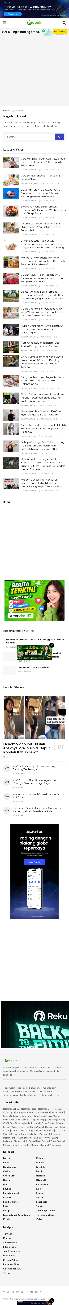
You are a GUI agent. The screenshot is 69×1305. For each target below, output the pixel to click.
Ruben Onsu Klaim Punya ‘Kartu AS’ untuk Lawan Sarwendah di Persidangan (42, 329)
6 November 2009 (14, 647)
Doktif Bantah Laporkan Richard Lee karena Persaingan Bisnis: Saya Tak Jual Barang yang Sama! (42, 398)
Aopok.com (15, 1299)
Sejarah (40, 1197)
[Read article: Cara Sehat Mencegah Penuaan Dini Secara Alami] (11, 180)
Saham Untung (10, 1115)
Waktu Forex (17, 1126)
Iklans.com (22, 1087)
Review (40, 1193)
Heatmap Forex (28, 1108)
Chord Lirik (9, 1175)
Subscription (10, 1242)
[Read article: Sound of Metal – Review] (9, 670)
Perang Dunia (43, 1184)
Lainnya (40, 1162)
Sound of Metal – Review (33, 667)
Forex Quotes (49, 1123)
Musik (39, 1171)
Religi (39, 1188)
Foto (6, 1206)
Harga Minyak (53, 1115)
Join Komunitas (11, 1251)
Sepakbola (41, 1201)
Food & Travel (10, 1201)
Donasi (32, 1141)
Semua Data (28, 1119)
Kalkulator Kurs (26, 1137)
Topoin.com (9, 1087)
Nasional (41, 1175)
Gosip (6, 1210)
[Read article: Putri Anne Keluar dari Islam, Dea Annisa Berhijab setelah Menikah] (11, 347)
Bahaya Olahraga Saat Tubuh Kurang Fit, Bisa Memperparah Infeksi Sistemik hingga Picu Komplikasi (42, 446)
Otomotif (41, 1180)
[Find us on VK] (31, 1292)
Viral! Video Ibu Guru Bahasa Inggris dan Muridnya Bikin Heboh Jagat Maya (34, 782)
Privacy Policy (10, 1259)
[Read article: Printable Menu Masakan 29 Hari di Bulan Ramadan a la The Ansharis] (9, 656)
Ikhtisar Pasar (51, 1126)
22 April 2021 (25, 672)
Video (39, 1219)
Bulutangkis (9, 1166)
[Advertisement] (34, 71)
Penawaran (55, 1145)
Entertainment (11, 1193)
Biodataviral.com (28, 1095)
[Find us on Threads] (27, 1292)
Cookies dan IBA (12, 1268)
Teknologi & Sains (45, 1210)
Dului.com (47, 1091)
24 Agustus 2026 (47, 170)
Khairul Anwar (30, 170)
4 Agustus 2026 (46, 474)
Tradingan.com (48, 1087)
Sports (39, 1206)
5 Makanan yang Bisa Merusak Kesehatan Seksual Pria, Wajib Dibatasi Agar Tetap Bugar (43, 210)
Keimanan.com (33, 1091)
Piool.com (8, 1091)
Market (36, 1145)
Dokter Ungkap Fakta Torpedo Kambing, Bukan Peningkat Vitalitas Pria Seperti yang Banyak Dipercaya (42, 295)
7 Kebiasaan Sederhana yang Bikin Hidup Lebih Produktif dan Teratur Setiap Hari (41, 227)
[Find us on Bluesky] (17, 1292)
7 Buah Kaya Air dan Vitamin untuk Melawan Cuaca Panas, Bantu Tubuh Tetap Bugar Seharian (42, 278)
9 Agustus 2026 (46, 436)
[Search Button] (64, 23)
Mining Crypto (10, 1145)
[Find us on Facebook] (4, 1292)
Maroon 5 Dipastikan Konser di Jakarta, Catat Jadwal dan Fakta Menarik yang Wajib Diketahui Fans (41, 483)
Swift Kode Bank (11, 1119)
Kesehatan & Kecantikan (16, 1214)
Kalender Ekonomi (31, 1123)
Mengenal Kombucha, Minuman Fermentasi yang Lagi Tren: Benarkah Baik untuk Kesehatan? (43, 261)
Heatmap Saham (11, 1108)
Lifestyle (40, 1166)
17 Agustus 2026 (47, 235)
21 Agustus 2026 (47, 201)
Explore (7, 1197)
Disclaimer (9, 1255)
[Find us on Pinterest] (22, 1292)
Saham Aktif (58, 1112)
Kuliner (40, 1158)
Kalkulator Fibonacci (44, 1130)
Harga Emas (39, 1115)
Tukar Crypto (57, 1141)
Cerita (6, 1171)
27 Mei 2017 (25, 661)
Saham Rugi (25, 1115)
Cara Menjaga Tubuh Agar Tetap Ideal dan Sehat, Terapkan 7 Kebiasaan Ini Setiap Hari (43, 162)
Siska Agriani (29, 337)
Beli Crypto (43, 1141)
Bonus (44, 1145)
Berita (6, 1158)
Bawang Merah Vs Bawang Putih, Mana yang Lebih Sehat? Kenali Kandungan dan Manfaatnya (40, 193)
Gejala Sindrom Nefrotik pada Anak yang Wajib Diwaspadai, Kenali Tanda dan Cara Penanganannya (42, 312)
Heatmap (40, 1119)
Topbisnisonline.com (48, 1095)
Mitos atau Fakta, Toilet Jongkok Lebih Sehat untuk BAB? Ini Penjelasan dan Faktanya (43, 428)
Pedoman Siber (11, 1264)
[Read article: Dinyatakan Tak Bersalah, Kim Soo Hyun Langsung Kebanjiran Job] (11, 415)
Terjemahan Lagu (45, 1214)
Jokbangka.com (10, 1095)
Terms (6, 1273)
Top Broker (24, 1145)
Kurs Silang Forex (55, 1119)
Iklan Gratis (9, 1246)
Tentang (7, 1233)
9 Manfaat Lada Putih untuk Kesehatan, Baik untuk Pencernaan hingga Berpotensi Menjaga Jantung (42, 244)
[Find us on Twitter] (8, 1292)
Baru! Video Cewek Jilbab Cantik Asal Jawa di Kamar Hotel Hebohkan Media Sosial (37, 810)
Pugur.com (34, 1087)
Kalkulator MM (42, 1137)
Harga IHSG (44, 1112)
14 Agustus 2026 (47, 371)
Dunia (6, 1184)
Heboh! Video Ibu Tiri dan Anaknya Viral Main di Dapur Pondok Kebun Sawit (26, 748)
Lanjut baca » (9, 1074)
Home (6, 110)
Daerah (7, 1180)
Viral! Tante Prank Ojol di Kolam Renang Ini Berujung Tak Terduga (35, 768)
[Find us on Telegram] (36, 1292)
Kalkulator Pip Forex (39, 1134)
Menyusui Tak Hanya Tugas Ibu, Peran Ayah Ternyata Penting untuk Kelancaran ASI (43, 380)
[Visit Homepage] (34, 23)
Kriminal (7, 1219)
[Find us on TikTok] (41, 1292)
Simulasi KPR (20, 1141)
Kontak (7, 1238)
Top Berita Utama (34, 1126)
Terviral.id (19, 1091)
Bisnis (6, 1162)
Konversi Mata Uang (21, 1130)
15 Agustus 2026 (47, 303)
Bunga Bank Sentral (26, 1112)
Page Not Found (18, 110)
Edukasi (7, 1188)
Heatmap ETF (45, 1108)
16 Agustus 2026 (47, 269)
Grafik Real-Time (11, 1123)
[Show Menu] (4, 23)
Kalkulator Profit (18, 1134)
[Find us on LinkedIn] (13, 1292)
